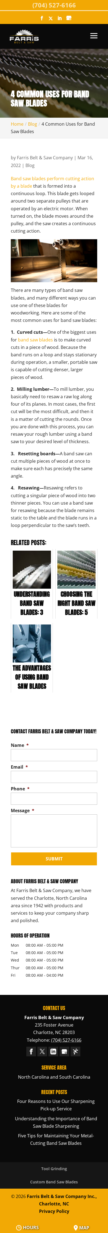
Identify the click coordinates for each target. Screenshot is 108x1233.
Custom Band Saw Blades (54, 1181)
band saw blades (35, 340)
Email (19, 767)
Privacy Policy (54, 1211)
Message (22, 811)
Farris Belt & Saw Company (45, 158)
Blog (30, 165)
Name (20, 745)
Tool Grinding (54, 1168)
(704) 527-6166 (54, 5)
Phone (20, 789)
